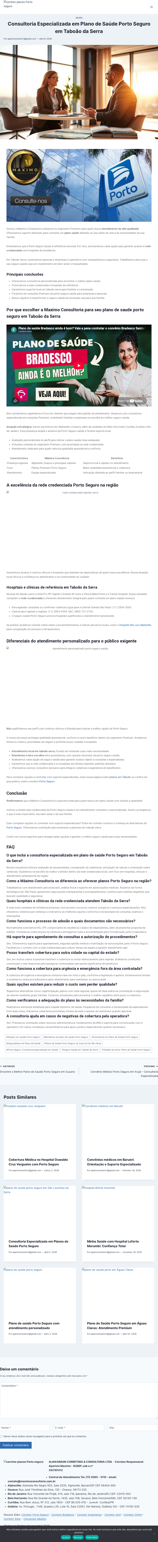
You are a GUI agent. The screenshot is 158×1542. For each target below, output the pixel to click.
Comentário (9, 1385)
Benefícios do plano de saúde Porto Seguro (66, 1037)
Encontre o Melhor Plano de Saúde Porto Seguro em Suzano (37, 1069)
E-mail (60, 1427)
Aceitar (65, 1537)
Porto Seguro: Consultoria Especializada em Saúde (32, 1049)
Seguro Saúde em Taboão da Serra (80, 1049)
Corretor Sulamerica (89, 1514)
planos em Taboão (120, 777)
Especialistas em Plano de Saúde (23, 1043)
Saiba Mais (92, 1537)
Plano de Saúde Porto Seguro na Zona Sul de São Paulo (72, 1043)
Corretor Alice (12, 1518)
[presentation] (40, 1128)
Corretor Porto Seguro (35, 1514)
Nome (6, 1427)
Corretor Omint (133, 1514)
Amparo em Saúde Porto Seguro (23, 1037)
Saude (79, 18)
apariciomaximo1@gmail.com (22, 38)
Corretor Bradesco (62, 1514)
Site (111, 1427)
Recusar (78, 1537)
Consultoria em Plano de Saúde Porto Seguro (115, 1037)
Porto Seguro (47, 781)
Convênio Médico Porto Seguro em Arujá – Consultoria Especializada (124, 1071)
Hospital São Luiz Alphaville (135, 625)
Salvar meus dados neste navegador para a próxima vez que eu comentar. (45, 1436)
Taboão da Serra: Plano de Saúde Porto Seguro (126, 1049)
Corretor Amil (112, 1514)
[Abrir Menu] (151, 6)
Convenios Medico (34, 1518)
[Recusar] (154, 1533)
